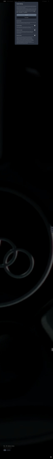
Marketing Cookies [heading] (19, 35)
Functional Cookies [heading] (19, 25)
